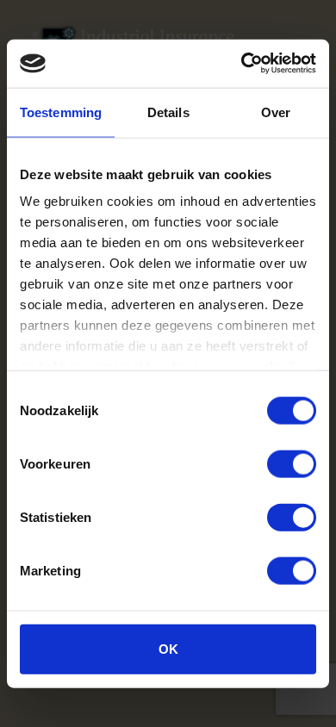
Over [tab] (275, 111)
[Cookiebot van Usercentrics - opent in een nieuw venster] (241, 64)
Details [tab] (168, 111)
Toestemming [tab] (61, 111)
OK (168, 648)
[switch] (291, 463)
